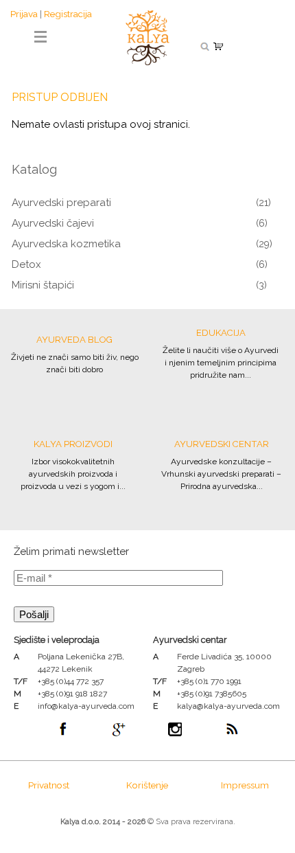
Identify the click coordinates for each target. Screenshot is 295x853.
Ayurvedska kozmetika (66, 244)
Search (204, 46)
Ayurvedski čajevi (53, 223)
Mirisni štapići (43, 285)
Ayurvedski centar (221, 444)
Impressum (245, 785)
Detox (26, 264)
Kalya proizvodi (73, 444)
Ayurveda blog (74, 339)
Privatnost (48, 785)
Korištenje (147, 785)
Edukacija (221, 333)
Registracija (68, 13)
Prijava (24, 13)
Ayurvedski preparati (61, 202)
